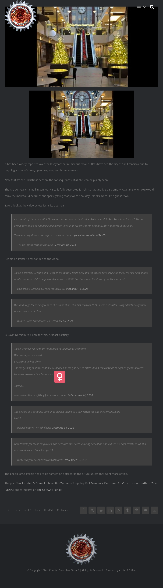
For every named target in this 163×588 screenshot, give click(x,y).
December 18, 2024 (64, 245)
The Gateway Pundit (49, 490)
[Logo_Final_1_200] (81, 534)
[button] (152, 6)
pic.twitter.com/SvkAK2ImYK (90, 235)
